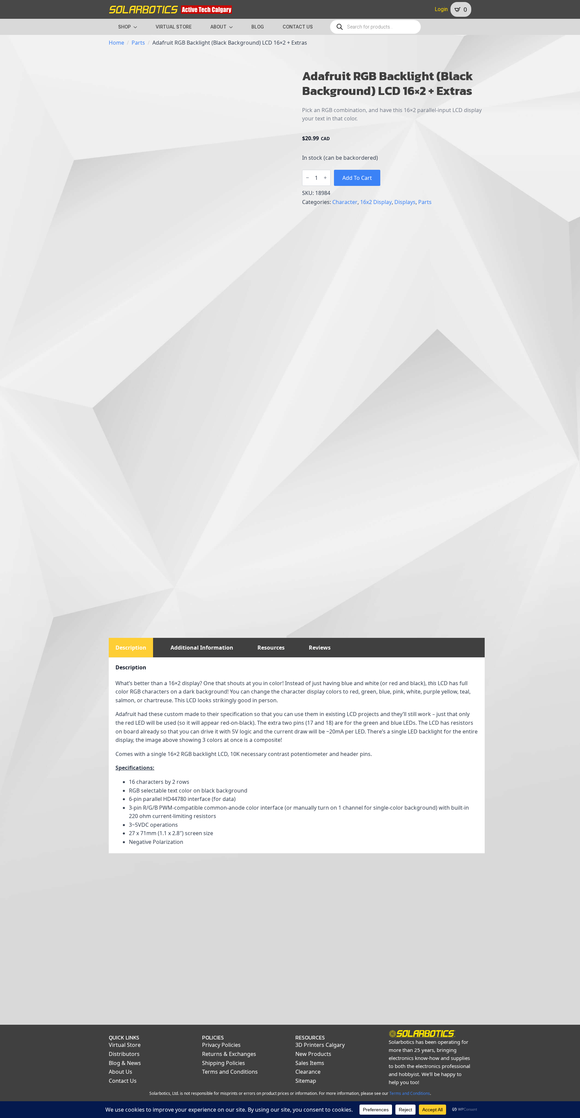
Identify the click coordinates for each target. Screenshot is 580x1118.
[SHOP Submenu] (137, 27)
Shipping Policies (223, 1063)
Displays (405, 202)
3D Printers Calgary (320, 1045)
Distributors (124, 1054)
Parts (138, 42)
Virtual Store (125, 1045)
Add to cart (357, 178)
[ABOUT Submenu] (233, 27)
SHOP (124, 27)
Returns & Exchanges (229, 1054)
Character (344, 202)
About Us (120, 1071)
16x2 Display (376, 202)
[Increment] (325, 177)
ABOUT (218, 27)
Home (116, 42)
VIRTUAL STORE (174, 27)
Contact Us (123, 1080)
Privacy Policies (221, 1045)
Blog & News (125, 1063)
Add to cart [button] (151, 1009)
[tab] (131, 647)
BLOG (257, 27)
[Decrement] (307, 177)
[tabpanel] (297, 755)
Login (441, 9)
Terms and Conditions (230, 1071)
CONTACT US (298, 27)
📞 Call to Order (248, 1009)
